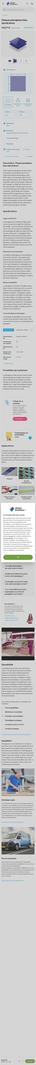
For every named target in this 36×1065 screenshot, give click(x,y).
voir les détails (8, 538)
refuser (11, 536)
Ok (18, 557)
